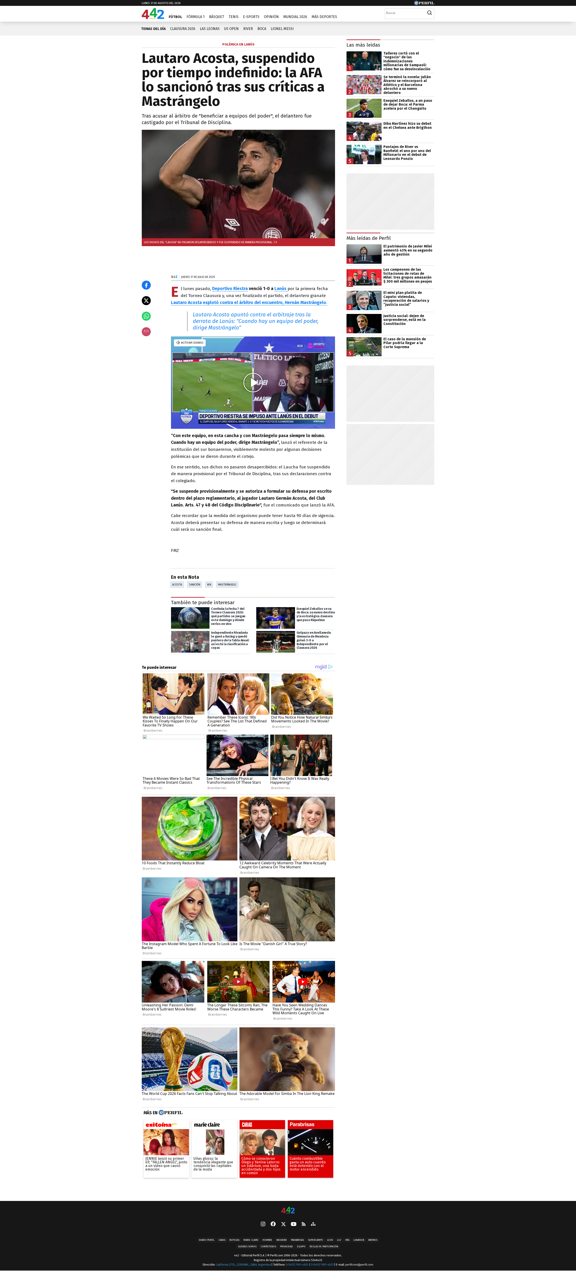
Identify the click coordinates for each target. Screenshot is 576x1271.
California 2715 (225, 1264)
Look (330, 1240)
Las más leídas (363, 45)
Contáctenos (268, 1246)
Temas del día (153, 29)
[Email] (146, 331)
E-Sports (251, 17)
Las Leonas (210, 29)
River (248, 29)
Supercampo (315, 1240)
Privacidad (286, 1246)
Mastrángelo (227, 584)
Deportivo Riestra (230, 288)
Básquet (216, 17)
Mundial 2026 (295, 17)
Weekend (281, 1240)
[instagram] (263, 1224)
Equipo (301, 1246)
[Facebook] (273, 1225)
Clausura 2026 (182, 29)
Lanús (280, 288)
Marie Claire (251, 1240)
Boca (261, 29)
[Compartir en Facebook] (146, 285)
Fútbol (175, 17)
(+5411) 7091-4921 (297, 1264)
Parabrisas (297, 1240)
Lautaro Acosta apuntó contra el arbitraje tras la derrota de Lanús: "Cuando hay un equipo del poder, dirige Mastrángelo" (256, 321)
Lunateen (358, 1240)
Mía (347, 1240)
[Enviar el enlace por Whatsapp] (146, 316)
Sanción (194, 584)
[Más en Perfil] (170, 1113)
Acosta (177, 584)
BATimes (372, 1240)
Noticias (234, 1240)
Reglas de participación (324, 1246)
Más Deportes (324, 17)
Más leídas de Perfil (368, 238)
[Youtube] (293, 1224)
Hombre (267, 1240)
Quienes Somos (247, 1246)
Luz (339, 1240)
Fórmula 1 (196, 17)
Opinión (271, 17)
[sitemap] (313, 1224)
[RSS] (304, 1224)
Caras (221, 1240)
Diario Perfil (206, 1240)
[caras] (262, 1125)
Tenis (233, 17)
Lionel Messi (282, 29)
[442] (288, 1210)
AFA (209, 584)
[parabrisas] (310, 1125)
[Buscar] (429, 12)
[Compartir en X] (146, 300)
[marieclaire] (214, 1125)
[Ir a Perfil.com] (424, 4)
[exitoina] (166, 1125)
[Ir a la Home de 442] (153, 18)
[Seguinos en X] (283, 1224)
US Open (231, 29)
